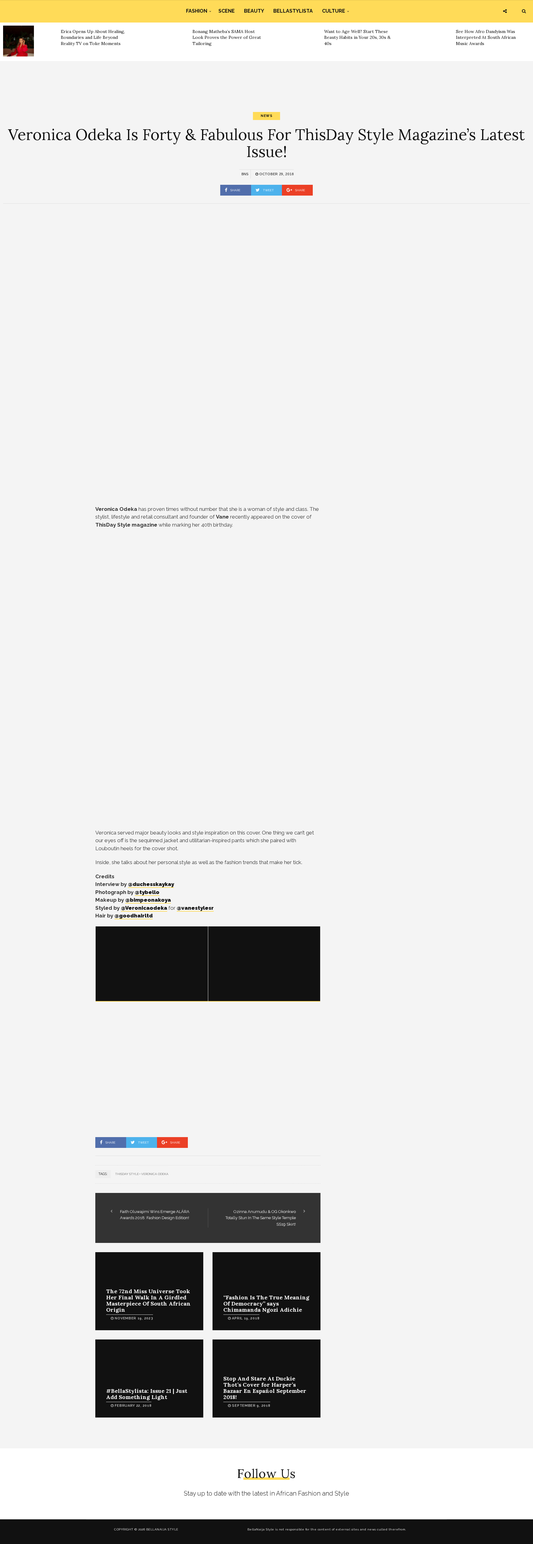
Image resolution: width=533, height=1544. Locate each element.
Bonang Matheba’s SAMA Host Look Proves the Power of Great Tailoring (226, 37)
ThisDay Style (127, 1174)
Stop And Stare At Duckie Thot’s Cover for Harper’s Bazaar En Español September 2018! (264, 1387)
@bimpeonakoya (148, 900)
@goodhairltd (133, 916)
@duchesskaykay (151, 884)
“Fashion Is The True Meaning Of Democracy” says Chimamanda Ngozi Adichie (266, 1303)
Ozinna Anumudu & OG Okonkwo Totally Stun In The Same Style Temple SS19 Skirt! (260, 1218)
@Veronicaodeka (144, 908)
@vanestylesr (195, 908)
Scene (226, 11)
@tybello (147, 892)
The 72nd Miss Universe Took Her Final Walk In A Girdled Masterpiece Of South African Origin (148, 1300)
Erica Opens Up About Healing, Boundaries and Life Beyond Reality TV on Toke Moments (93, 37)
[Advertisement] (266, 81)
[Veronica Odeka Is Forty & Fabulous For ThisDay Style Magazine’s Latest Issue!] (152, 964)
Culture (333, 11)
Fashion (196, 11)
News (266, 116)
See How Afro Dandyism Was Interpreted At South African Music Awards (486, 37)
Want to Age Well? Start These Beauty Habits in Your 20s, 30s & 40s (357, 37)
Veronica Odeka (154, 1174)
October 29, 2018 (276, 174)
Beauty (254, 11)
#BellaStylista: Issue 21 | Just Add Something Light (146, 1394)
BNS (245, 174)
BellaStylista (293, 11)
